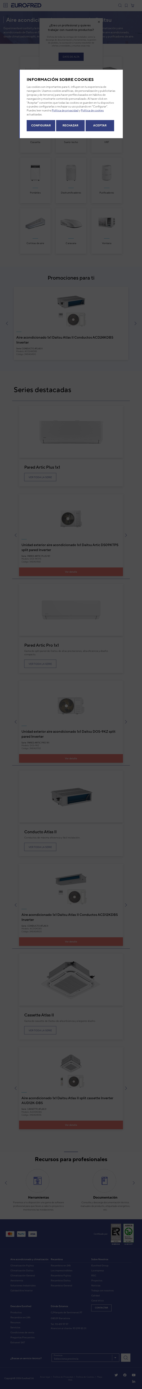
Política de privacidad (65, 110)
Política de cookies (92, 110)
